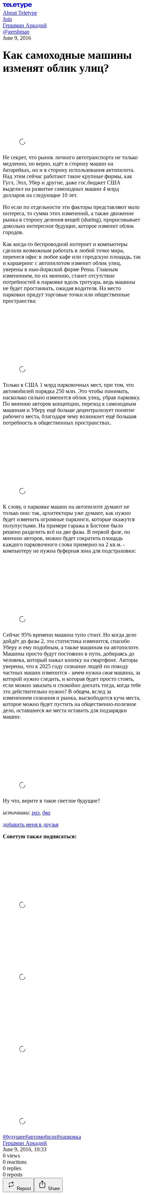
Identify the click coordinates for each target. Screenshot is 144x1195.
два (46, 813)
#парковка (69, 1137)
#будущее (14, 1137)
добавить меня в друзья (30, 824)
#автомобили (41, 1137)
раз (35, 813)
